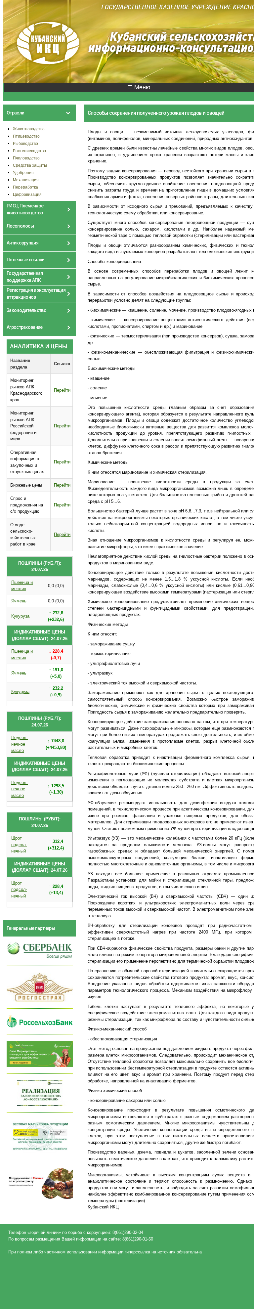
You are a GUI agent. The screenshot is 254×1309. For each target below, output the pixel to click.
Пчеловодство (26, 158)
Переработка (25, 187)
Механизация (26, 180)
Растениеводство (29, 151)
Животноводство (29, 129)
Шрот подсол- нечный (19, 844)
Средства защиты (30, 165)
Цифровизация (27, 194)
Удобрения (23, 172)
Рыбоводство (25, 143)
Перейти (62, 390)
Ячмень (18, 600)
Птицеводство (26, 136)
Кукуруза (20, 616)
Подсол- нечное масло (19, 744)
